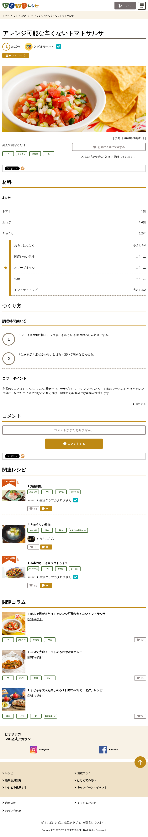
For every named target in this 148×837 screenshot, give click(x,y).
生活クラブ (73, 822)
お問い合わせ (13, 810)
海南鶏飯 (36, 486)
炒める (61, 569)
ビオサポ (75, 492)
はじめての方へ (86, 780)
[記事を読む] (35, 619)
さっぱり (75, 569)
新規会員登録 (13, 780)
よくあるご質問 (86, 802)
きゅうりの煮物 (40, 524)
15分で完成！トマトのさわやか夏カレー (56, 652)
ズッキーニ (33, 569)
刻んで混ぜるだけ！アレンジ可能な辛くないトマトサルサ (67, 613)
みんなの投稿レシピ (78, 530)
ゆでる (61, 492)
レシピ (9, 773)
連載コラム (84, 773)
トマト (47, 492)
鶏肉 (61, 530)
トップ (5, 15)
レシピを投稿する (16, 787)
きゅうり (33, 492)
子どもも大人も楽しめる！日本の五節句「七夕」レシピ (66, 690)
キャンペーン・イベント (92, 787)
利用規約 (10, 802)
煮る (47, 530)
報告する (141, 403)
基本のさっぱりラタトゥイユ (49, 563)
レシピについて (22, 15)
